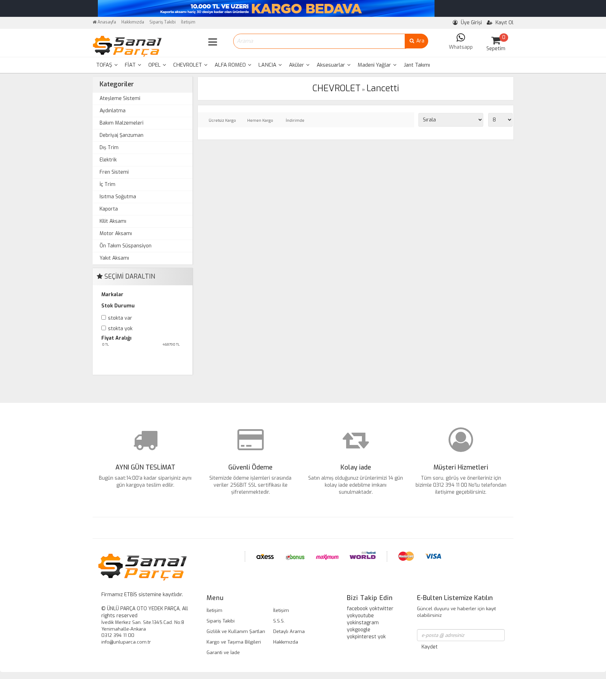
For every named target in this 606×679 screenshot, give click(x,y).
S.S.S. (279, 621)
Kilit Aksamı (113, 221)
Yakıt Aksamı (114, 258)
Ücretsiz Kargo (222, 120)
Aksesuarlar (331, 64)
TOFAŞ (105, 64)
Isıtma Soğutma (118, 196)
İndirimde (295, 120)
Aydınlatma (113, 110)
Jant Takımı (417, 64)
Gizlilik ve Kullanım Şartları (236, 631)
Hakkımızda (132, 22)
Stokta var (120, 318)
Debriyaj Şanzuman (121, 135)
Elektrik (108, 160)
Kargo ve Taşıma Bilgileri (234, 642)
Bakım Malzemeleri (121, 123)
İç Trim (107, 184)
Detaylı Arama (289, 631)
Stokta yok (120, 328)
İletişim (188, 22)
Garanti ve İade (223, 652)
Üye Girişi (470, 22)
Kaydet (430, 647)
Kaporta (109, 209)
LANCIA (268, 64)
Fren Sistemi (114, 172)
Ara (419, 41)
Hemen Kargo (260, 120)
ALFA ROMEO (231, 64)
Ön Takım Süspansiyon (126, 245)
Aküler (297, 64)
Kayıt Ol (503, 22)
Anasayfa (106, 22)
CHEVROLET (188, 64)
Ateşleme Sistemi (120, 98)
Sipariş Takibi (162, 22)
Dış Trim (109, 147)
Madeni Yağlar (375, 64)
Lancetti (382, 88)
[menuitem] (107, 65)
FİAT (131, 64)
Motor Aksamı (116, 233)
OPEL (155, 64)
